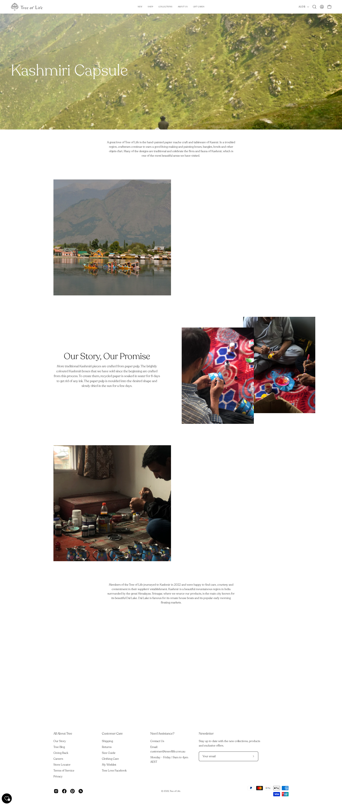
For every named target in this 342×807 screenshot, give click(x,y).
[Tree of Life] (27, 7)
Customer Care (112, 733)
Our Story (59, 741)
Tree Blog (59, 747)
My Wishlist (109, 765)
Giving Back (60, 753)
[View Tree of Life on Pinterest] (72, 791)
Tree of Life (175, 791)
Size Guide (108, 753)
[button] (314, 7)
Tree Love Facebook (114, 771)
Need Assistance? (162, 733)
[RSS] (80, 791)
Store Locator (62, 765)
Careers (58, 759)
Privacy (58, 776)
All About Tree (62, 733)
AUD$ (302, 6)
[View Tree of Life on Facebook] (64, 791)
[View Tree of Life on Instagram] (56, 791)
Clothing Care (110, 759)
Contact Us (157, 741)
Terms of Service (63, 771)
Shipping (107, 741)
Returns (107, 747)
